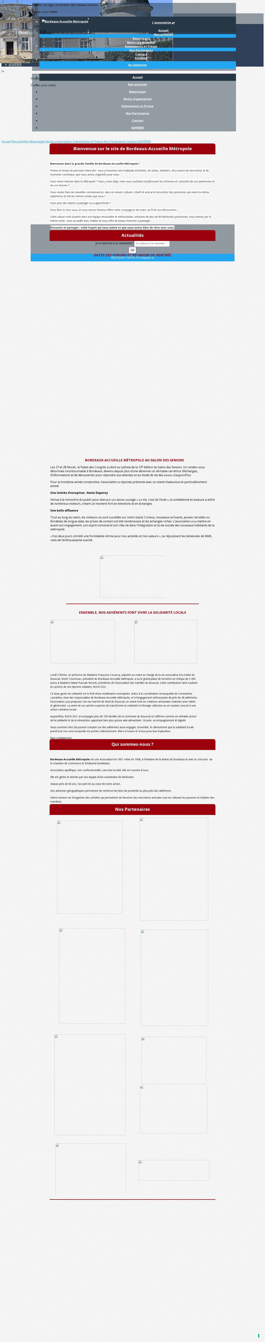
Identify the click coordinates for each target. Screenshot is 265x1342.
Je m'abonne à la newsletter (115, 243)
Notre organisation (141, 42)
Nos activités (163, 34)
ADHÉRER (141, 58)
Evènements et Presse (141, 46)
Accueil (137, 77)
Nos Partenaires (141, 50)
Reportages (141, 38)
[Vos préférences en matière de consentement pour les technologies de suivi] (258, 1335)
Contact (141, 54)
